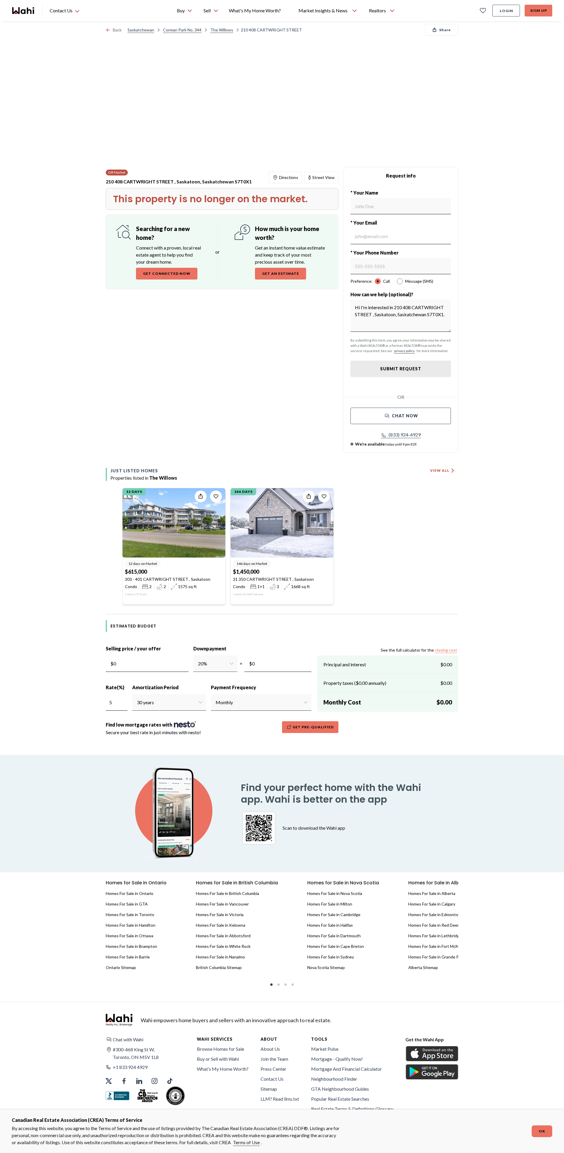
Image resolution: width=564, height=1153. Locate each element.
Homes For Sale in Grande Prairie (438, 956)
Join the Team (274, 1059)
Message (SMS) (419, 281)
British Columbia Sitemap (219, 967)
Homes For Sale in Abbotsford (223, 935)
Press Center (273, 1069)
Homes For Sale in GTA (127, 903)
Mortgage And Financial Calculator (346, 1069)
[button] (401, 434)
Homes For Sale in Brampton (131, 946)
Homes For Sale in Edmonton (434, 914)
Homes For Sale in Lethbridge (435, 935)
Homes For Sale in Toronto (130, 914)
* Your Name (364, 192)
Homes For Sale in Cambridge (333, 914)
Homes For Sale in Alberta (431, 893)
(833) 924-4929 (405, 434)
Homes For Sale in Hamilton (130, 925)
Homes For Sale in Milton (329, 903)
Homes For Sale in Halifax (330, 925)
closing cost (446, 649)
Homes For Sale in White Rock (223, 946)
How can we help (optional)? (381, 294)
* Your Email (363, 222)
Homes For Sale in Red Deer (433, 925)
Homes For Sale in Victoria (220, 914)
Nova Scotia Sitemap (326, 967)
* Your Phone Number (374, 252)
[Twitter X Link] (109, 1081)
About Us (270, 1049)
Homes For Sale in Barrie (128, 956)
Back (117, 29)
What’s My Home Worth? (223, 1069)
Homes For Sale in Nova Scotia (334, 893)
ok (542, 1131)
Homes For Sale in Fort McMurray (438, 946)
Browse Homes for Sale (220, 1049)
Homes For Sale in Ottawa (129, 935)
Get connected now (166, 273)
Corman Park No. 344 (182, 29)
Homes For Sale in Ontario (129, 893)
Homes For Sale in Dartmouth (334, 935)
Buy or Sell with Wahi (218, 1059)
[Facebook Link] (124, 1081)
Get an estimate (280, 273)
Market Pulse (324, 1049)
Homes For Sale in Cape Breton (335, 946)
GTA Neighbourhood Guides (340, 1089)
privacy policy (404, 351)
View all (439, 470)
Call (386, 281)
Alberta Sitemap (423, 967)
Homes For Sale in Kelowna (220, 925)
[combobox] (197, 663)
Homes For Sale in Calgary (431, 903)
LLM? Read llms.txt (280, 1099)
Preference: (361, 281)
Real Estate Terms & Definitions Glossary (352, 1109)
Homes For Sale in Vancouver (222, 903)
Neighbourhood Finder (334, 1079)
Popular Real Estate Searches (340, 1099)
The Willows (221, 29)
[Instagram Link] (154, 1081)
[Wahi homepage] (23, 10)
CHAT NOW (405, 415)
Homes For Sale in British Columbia (227, 893)
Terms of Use (246, 1142)
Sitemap (269, 1089)
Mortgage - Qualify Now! (337, 1059)
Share (445, 30)
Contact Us (272, 1079)
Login (506, 11)
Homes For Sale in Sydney (330, 956)
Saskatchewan (140, 29)
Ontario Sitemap (121, 967)
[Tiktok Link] (170, 1081)
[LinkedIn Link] (139, 1081)
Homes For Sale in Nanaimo (220, 956)
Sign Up (538, 10)
